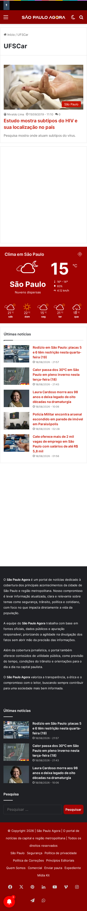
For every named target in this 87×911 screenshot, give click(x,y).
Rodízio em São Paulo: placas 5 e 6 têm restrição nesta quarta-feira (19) (57, 352)
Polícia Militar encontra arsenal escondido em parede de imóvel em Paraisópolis (58, 419)
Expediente (72, 868)
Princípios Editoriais (60, 860)
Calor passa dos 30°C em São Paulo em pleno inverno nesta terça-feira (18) (56, 374)
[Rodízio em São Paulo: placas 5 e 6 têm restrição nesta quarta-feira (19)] (16, 354)
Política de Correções (28, 860)
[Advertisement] (43, 194)
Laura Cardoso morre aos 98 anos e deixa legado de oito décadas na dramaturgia (55, 397)
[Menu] (5, 18)
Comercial (35, 868)
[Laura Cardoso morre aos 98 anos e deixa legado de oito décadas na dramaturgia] (16, 398)
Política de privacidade (61, 853)
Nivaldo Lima (15, 114)
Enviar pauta (53, 868)
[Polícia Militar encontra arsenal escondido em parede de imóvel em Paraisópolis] (16, 420)
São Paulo (17, 853)
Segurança (34, 853)
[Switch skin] (73, 18)
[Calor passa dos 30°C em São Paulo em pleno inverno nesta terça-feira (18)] (16, 376)
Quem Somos (16, 868)
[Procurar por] (81, 18)
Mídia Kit (43, 875)
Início (10, 34)
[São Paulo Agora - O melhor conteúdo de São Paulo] (43, 17)
